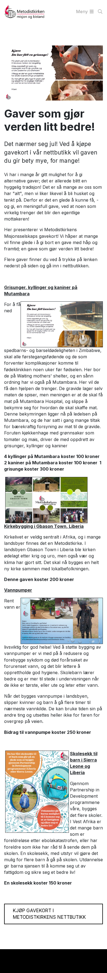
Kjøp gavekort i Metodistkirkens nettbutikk (49, 914)
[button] (9, 957)
